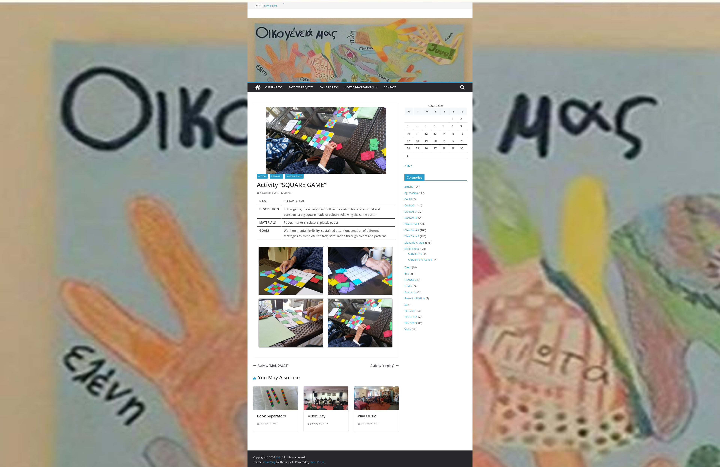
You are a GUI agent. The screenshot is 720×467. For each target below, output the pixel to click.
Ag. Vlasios (411, 193)
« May (408, 165)
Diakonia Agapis (294, 176)
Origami (269, 5)
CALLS (408, 199)
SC (406, 304)
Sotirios (288, 192)
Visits (407, 329)
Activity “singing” (382, 366)
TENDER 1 (410, 310)
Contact (390, 87)
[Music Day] (326, 389)
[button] (376, 87)
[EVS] (360, 20)
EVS (406, 273)
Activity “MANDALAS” (273, 366)
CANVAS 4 (410, 218)
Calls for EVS (329, 87)
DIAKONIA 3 (411, 236)
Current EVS (274, 87)
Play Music (367, 416)
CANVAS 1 (410, 205)
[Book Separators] (275, 389)
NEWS (408, 286)
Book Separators (271, 416)
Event (407, 267)
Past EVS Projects (301, 87)
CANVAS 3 (410, 211)
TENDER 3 (410, 323)
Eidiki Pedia (411, 248)
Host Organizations (359, 87)
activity (262, 176)
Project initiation (414, 298)
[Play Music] (376, 389)
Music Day (316, 416)
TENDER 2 (410, 317)
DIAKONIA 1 (411, 224)
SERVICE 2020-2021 (420, 260)
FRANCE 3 (410, 279)
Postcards (410, 292)
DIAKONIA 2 (276, 176)
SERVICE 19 (415, 254)
